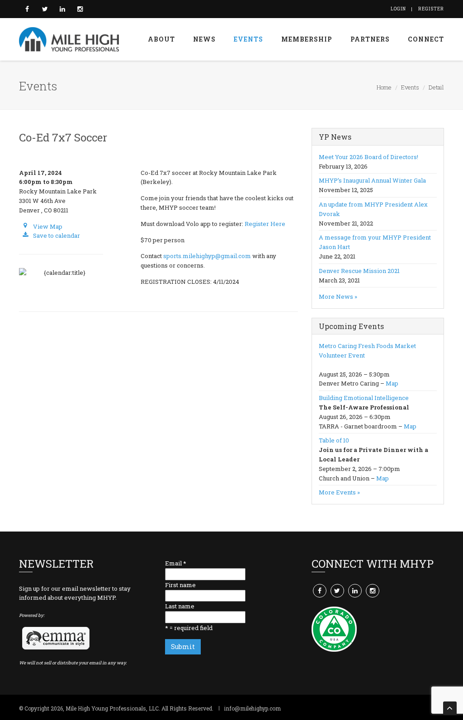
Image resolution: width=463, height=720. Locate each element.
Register (431, 9)
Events (248, 39)
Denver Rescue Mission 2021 (359, 271)
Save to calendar (56, 235)
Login (398, 9)
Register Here (265, 224)
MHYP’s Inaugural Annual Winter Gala (372, 180)
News (204, 39)
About (161, 39)
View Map (47, 226)
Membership (306, 39)
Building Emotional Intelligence (364, 398)
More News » (338, 296)
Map (392, 383)
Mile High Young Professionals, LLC (112, 708)
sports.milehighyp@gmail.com (207, 256)
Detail (436, 87)
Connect (426, 39)
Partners (370, 39)
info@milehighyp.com (252, 708)
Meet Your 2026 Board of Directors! (368, 157)
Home (384, 87)
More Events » (339, 492)
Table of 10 (334, 440)
